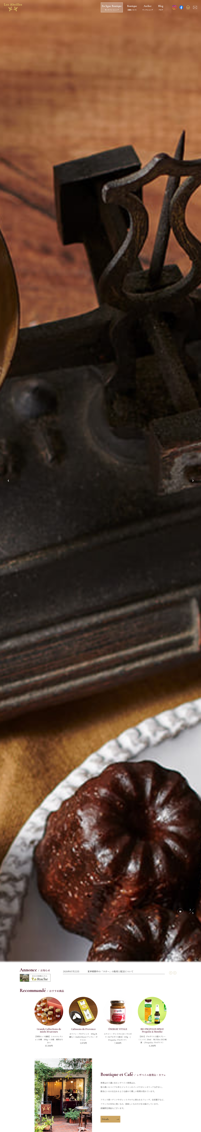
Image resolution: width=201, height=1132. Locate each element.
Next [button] (192, 481)
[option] (100, 481)
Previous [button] (8, 481)
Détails (105, 1119)
